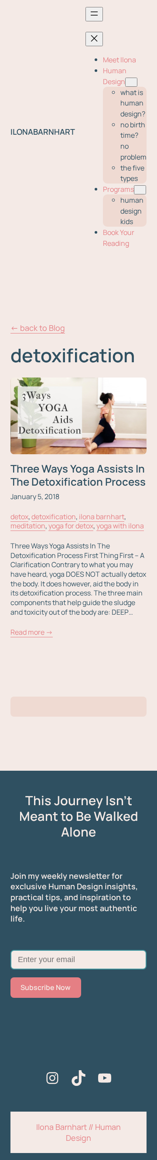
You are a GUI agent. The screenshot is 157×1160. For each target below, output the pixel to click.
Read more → (31, 632)
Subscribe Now (45, 987)
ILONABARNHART (42, 131)
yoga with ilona (120, 526)
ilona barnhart (101, 516)
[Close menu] (94, 39)
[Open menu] (94, 14)
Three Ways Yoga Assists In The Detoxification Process (78, 475)
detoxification (53, 516)
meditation (27, 526)
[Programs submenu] (140, 189)
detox (19, 516)
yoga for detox (70, 526)
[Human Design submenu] (131, 82)
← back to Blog (37, 328)
